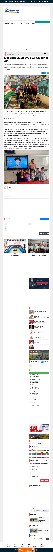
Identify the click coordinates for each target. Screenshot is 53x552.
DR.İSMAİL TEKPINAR (39, 346)
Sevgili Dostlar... (37, 342)
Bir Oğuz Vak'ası (37, 327)
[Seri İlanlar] (40, 1)
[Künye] (45, 1)
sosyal (33, 115)
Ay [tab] (47, 361)
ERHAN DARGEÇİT (39, 336)
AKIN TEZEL (37, 316)
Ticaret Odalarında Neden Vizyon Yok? (41, 313)
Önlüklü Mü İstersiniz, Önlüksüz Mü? (41, 317)
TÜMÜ (47, 308)
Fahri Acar (34, 470)
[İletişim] (34, 1)
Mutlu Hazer (35, 466)
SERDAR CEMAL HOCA (40, 311)
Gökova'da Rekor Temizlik (20, 1)
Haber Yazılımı (36, 550)
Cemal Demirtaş (38, 326)
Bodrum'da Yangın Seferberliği (38, 365)
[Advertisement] (25, 16)
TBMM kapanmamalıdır (39, 337)
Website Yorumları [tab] (44, 218)
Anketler (42, 546)
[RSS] (47, 1)
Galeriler (22, 546)
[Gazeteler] (42, 1)
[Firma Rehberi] (37, 1)
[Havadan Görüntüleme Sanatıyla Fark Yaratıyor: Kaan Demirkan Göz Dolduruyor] (33, 519)
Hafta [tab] (45, 361)
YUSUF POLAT (37, 331)
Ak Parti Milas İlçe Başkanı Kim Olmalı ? (38, 463)
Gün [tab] (42, 361)
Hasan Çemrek (36, 473)
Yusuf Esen (35, 476)
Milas (7, 111)
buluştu (6, 115)
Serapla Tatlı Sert (39, 321)
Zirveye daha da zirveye (39, 332)
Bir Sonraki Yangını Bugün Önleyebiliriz (39, 323)
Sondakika (15, 546)
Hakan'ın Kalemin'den (40, 341)
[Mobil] (30, 1)
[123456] (39, 497)
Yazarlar (35, 546)
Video (29, 546)
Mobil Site (8, 546)
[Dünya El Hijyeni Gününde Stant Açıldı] (33, 530)
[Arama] (32, 1)
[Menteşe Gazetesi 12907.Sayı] (36, 443)
